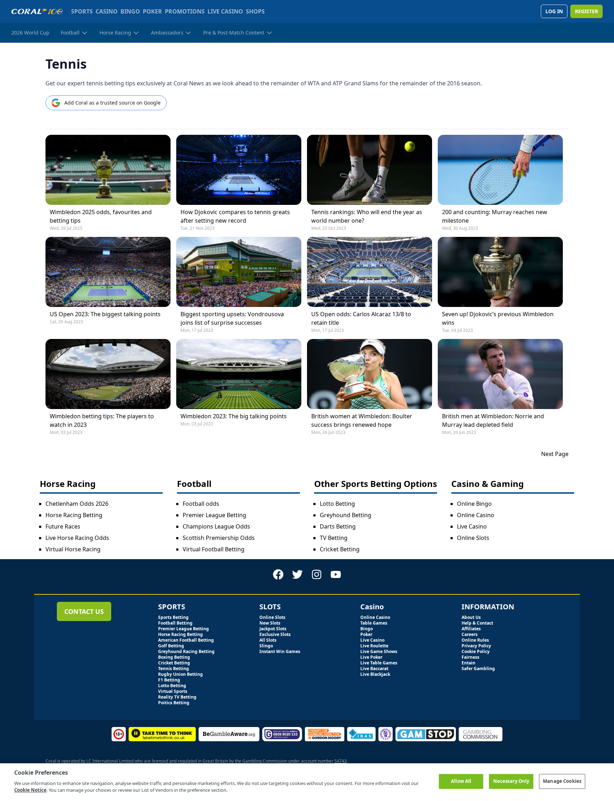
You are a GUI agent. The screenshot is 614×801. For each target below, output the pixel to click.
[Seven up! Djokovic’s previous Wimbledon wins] (500, 272)
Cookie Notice (30, 790)
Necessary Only (511, 781)
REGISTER (586, 11)
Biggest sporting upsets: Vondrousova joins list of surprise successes (232, 318)
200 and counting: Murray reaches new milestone (494, 216)
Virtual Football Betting (213, 549)
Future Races (62, 526)
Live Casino (472, 526)
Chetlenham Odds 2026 (76, 504)
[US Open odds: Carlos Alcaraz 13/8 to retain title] (369, 272)
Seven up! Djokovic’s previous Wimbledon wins (498, 318)
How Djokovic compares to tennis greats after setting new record (235, 216)
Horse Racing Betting (73, 515)
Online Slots (473, 538)
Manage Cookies (562, 781)
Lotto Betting (337, 504)
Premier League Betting (214, 515)
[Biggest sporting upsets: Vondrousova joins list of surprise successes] (238, 272)
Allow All (461, 781)
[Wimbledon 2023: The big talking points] (238, 374)
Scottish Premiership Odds (219, 538)
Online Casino (475, 515)
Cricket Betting (340, 549)
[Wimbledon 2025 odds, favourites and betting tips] (108, 170)
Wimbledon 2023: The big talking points (234, 416)
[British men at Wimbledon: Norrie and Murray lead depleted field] (500, 374)
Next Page (555, 454)
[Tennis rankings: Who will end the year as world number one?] (369, 170)
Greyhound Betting (345, 515)
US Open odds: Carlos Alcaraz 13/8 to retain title (361, 318)
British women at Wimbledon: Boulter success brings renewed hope (361, 420)
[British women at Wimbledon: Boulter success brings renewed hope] (369, 374)
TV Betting (334, 538)
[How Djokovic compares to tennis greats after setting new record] (238, 170)
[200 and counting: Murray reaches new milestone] (500, 170)
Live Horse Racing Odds (77, 538)
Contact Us (84, 611)
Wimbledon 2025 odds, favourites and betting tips (101, 216)
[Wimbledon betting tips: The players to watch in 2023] (108, 374)
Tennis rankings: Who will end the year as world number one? (366, 216)
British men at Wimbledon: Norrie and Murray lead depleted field (493, 420)
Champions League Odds (216, 526)
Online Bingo (474, 504)
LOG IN (554, 11)
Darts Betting (338, 526)
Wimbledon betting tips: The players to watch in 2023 (102, 420)
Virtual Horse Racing (73, 549)
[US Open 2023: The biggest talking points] (108, 272)
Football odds (201, 504)
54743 (340, 761)
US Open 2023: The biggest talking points (105, 314)
